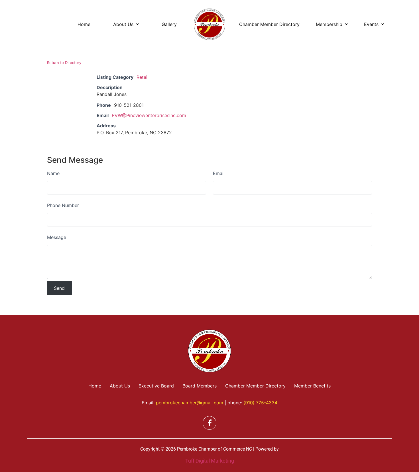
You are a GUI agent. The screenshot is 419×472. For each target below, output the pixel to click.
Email (219, 173)
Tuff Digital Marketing (209, 461)
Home (84, 24)
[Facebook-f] (209, 423)
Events (371, 24)
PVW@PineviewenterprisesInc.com (149, 115)
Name (53, 173)
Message (56, 237)
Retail (143, 77)
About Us (123, 24)
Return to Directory (64, 62)
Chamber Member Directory (269, 24)
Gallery (169, 24)
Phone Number (63, 205)
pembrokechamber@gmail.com (189, 402)
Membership (329, 24)
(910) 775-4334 (260, 402)
